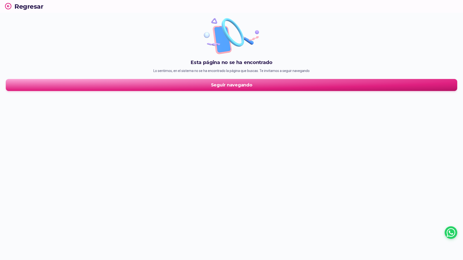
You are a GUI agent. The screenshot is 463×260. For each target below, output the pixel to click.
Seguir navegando (231, 85)
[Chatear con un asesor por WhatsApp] (451, 232)
